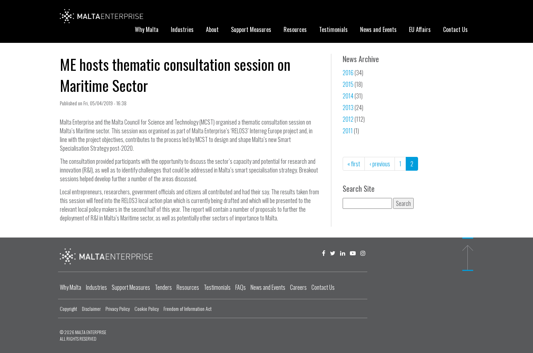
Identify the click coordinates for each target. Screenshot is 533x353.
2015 (348, 84)
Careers (298, 287)
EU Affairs (420, 29)
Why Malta (146, 29)
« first (353, 163)
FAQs (240, 287)
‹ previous (379, 163)
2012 (348, 119)
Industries (182, 29)
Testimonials (333, 29)
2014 (348, 96)
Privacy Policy (118, 308)
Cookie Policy (147, 308)
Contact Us (455, 29)
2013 (348, 107)
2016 (348, 72)
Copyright (68, 308)
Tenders (163, 287)
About (212, 29)
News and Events (378, 29)
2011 (348, 130)
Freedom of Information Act (188, 308)
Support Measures (251, 29)
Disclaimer (91, 308)
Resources (295, 29)
